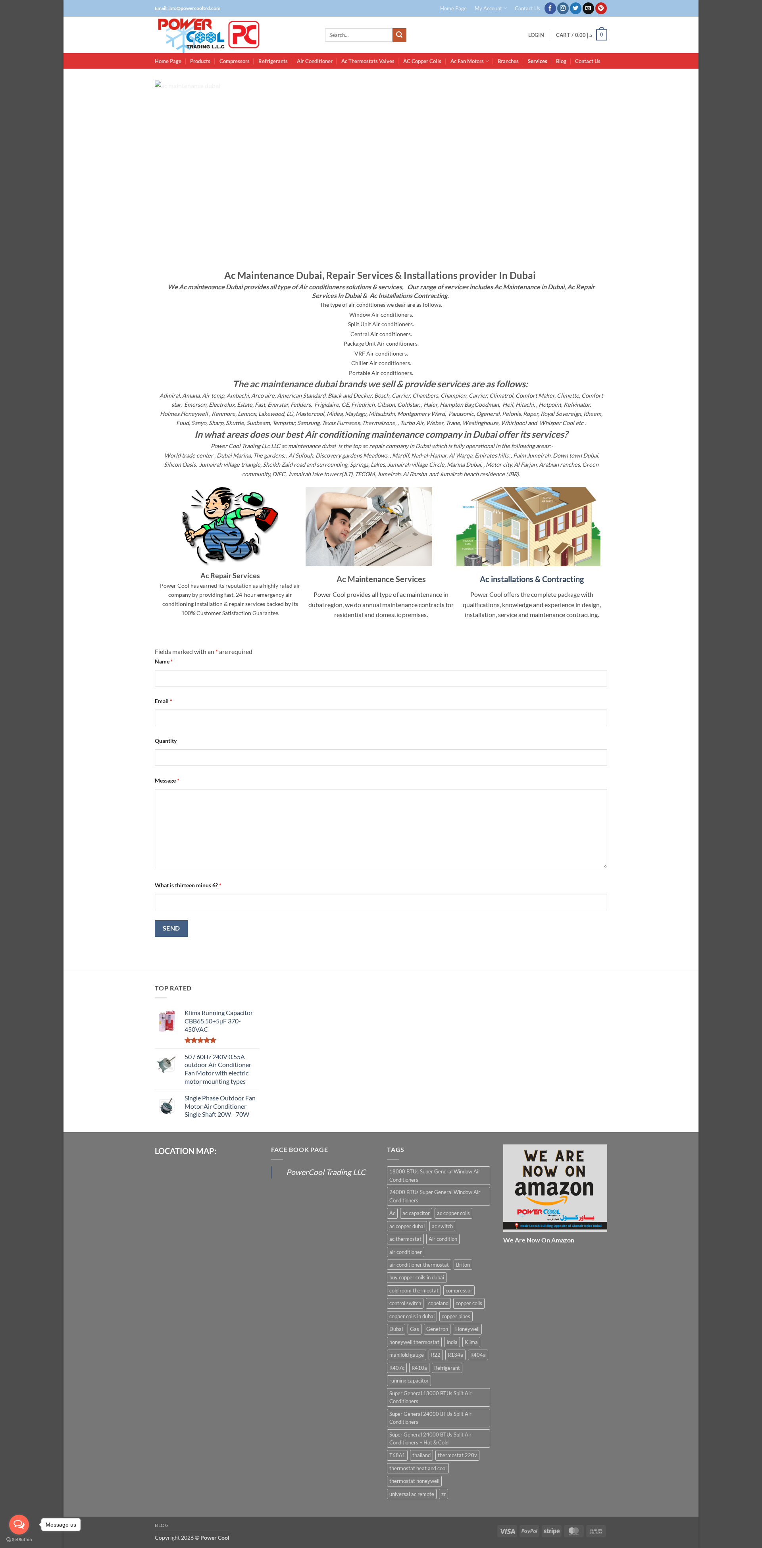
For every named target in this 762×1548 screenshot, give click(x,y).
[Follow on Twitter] (575, 8)
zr (443, 1494)
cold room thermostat (414, 1290)
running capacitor (409, 1380)
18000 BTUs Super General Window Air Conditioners (434, 1175)
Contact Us (527, 8)
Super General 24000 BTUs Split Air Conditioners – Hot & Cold (430, 1438)
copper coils (469, 1303)
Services (537, 61)
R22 (436, 1355)
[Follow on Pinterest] (601, 8)
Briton (463, 1264)
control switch (405, 1303)
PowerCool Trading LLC (326, 1172)
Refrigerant (447, 1368)
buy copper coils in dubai (416, 1277)
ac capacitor (416, 1213)
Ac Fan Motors (467, 61)
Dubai (396, 1329)
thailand (421, 1455)
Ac (392, 1213)
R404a (478, 1355)
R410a (419, 1368)
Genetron (437, 1329)
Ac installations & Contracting (532, 579)
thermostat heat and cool (417, 1468)
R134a (455, 1355)
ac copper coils (453, 1213)
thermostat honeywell (414, 1481)
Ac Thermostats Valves (367, 61)
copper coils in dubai (412, 1316)
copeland (438, 1303)
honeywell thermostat (414, 1342)
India (452, 1342)
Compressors (234, 61)
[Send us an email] (588, 8)
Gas (414, 1329)
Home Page (453, 8)
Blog (561, 61)
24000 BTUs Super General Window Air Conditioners (434, 1196)
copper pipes (456, 1316)
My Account (488, 8)
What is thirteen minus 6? (188, 885)
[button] (536, 35)
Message (167, 780)
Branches (508, 61)
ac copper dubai (407, 1226)
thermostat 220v (457, 1455)
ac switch (442, 1226)
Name (164, 661)
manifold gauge (406, 1355)
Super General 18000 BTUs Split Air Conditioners (430, 1397)
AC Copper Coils (422, 61)
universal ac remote (411, 1494)
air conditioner (405, 1252)
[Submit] (399, 35)
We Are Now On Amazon (538, 1240)
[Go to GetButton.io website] (19, 1539)
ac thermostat (405, 1239)
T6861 (397, 1455)
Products (200, 61)
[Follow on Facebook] (550, 8)
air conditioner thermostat (419, 1264)
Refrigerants (273, 61)
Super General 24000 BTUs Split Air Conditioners (430, 1418)
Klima (471, 1342)
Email (163, 701)
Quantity (166, 740)
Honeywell (467, 1329)
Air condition (443, 1239)
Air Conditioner (315, 61)
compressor (459, 1290)
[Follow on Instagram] (563, 8)
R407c (396, 1368)
